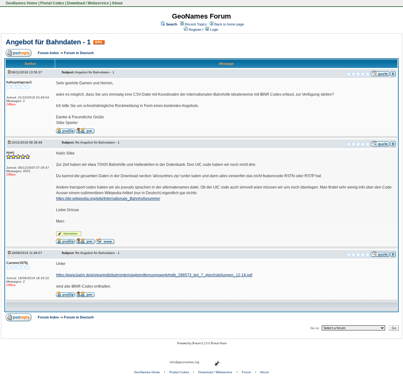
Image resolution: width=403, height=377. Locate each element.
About (117, 3)
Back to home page (229, 24)
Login (213, 29)
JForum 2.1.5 (200, 343)
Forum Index (49, 53)
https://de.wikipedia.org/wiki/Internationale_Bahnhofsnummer (108, 198)
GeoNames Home (21, 3)
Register (195, 29)
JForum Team (218, 343)
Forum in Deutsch (79, 53)
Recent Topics (196, 24)
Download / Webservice (88, 3)
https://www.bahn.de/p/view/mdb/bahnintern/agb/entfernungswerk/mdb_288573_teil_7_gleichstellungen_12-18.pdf (154, 275)
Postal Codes (52, 3)
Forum (246, 372)
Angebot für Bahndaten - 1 (48, 42)
